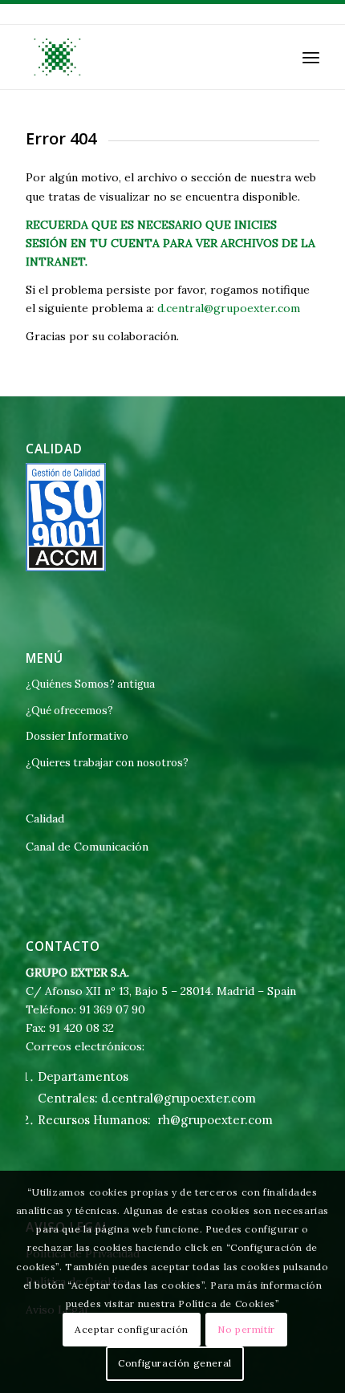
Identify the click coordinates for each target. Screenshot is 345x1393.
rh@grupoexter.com (215, 1119)
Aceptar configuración (132, 1329)
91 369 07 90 (112, 1009)
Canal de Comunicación (87, 846)
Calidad (45, 818)
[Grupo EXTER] (143, 57)
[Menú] (310, 57)
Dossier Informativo (77, 736)
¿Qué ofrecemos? (69, 710)
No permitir (246, 1329)
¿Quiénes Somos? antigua (90, 684)
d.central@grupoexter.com (228, 308)
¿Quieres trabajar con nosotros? (107, 763)
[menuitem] (310, 57)
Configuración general (175, 1363)
